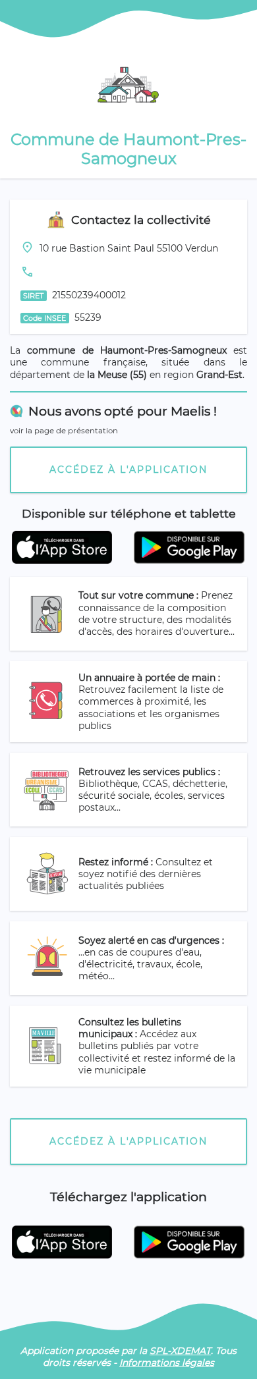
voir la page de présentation (64, 430)
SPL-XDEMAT (180, 1351)
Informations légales (166, 1362)
